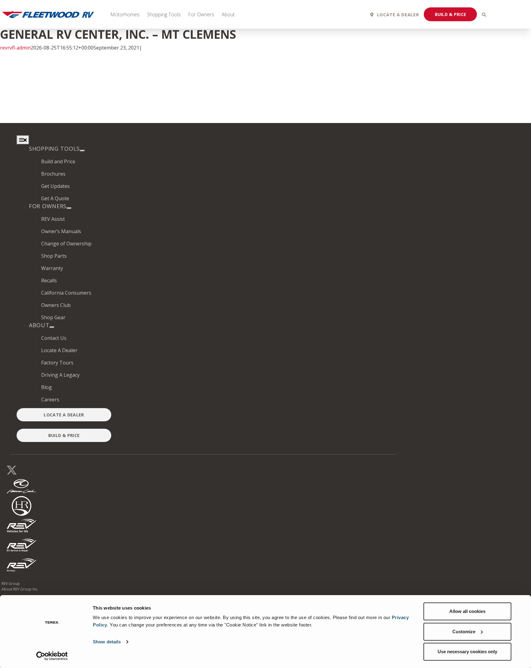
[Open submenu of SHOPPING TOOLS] (82, 151)
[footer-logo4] (21, 525)
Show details (107, 641)
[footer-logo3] (21, 505)
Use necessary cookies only (467, 651)
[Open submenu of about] (51, 327)
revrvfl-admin (15, 47)
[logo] (21, 544)
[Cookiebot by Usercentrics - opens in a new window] (52, 656)
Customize (463, 631)
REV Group (11, 583)
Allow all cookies (467, 611)
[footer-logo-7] (21, 564)
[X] (12, 468)
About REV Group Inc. (20, 589)
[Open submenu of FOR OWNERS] (69, 208)
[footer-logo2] (21, 485)
